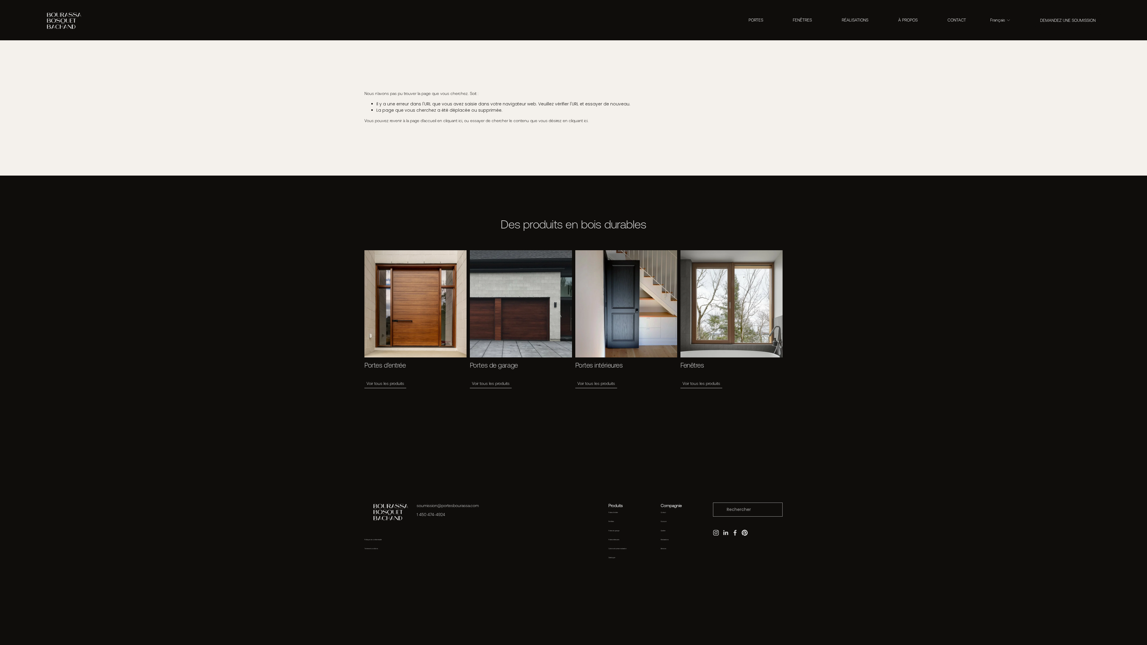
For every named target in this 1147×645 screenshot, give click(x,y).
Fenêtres (611, 521)
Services (663, 548)
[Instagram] (716, 533)
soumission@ (429, 505)
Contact (663, 512)
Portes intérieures (613, 539)
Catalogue (611, 557)
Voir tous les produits (385, 383)
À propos (663, 521)
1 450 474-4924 (431, 514)
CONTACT (956, 20)
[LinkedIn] (726, 533)
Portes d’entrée (613, 512)
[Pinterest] (745, 533)
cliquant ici (452, 120)
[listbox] (1000, 20)
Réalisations (664, 539)
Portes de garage (613, 531)
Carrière (663, 531)
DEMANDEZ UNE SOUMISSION (1068, 20)
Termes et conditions (371, 548)
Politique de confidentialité (373, 539)
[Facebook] (735, 533)
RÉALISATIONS (855, 20)
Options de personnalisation (617, 548)
